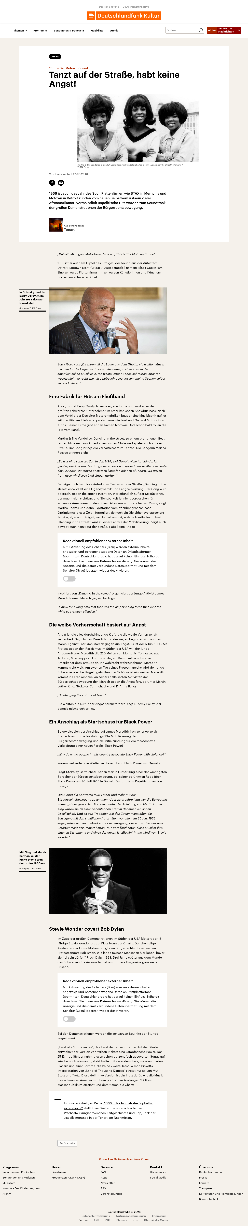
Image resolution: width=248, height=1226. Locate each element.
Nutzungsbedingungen (131, 1215)
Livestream (59, 1172)
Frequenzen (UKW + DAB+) (68, 1177)
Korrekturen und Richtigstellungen (221, 1193)
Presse (203, 1177)
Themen (18, 30)
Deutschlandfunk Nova (136, 6)
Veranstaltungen (111, 1193)
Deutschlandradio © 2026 (124, 1211)
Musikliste (97, 30)
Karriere (204, 1182)
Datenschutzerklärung (116, 561)
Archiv (114, 30)
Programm (40, 30)
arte (135, 1219)
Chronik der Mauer (156, 1219)
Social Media (158, 1177)
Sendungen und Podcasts (19, 1177)
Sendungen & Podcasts (69, 30)
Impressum (159, 1215)
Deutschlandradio (210, 1172)
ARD (96, 1219)
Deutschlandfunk (109, 6)
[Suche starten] (201, 30)
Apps (104, 1177)
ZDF (107, 1219)
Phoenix (121, 1219)
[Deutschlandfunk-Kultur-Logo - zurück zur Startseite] (124, 15)
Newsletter (108, 1182)
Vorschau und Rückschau (19, 1172)
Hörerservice (158, 1172)
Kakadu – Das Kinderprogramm (22, 1188)
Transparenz (207, 1188)
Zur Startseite (67, 1143)
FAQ (103, 1172)
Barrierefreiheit (208, 1199)
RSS (103, 1188)
